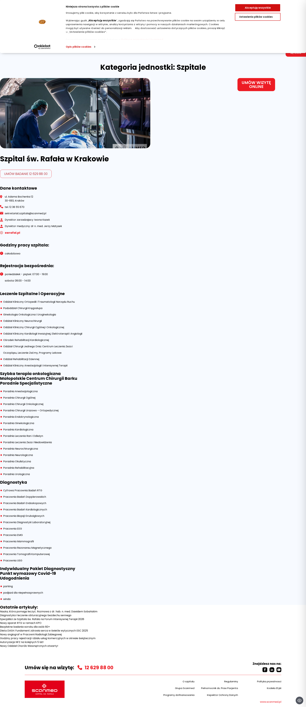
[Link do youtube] (279, 669)
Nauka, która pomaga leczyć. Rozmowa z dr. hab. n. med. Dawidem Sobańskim (48, 611)
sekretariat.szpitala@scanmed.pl (25, 213)
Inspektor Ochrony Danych (222, 695)
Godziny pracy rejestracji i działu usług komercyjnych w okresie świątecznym (47, 638)
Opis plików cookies (78, 46)
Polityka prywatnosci (269, 681)
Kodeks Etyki (274, 688)
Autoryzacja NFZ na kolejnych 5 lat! (22, 642)
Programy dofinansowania (178, 695)
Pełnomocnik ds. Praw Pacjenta (219, 688)
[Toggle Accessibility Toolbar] (299, 700)
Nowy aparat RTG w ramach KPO (20, 623)
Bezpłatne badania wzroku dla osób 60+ (25, 627)
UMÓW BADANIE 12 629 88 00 (25, 174)
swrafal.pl (12, 233)
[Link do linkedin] (272, 669)
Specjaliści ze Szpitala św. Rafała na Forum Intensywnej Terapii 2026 (42, 619)
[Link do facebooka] (264, 669)
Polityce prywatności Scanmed (142, 39)
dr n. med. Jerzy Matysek (46, 226)
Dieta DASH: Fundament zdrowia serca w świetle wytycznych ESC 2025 (44, 630)
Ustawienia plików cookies (256, 16)
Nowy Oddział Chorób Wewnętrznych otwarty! (29, 646)
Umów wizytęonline (256, 84)
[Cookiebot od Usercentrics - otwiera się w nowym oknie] (42, 46)
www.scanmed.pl (270, 702)
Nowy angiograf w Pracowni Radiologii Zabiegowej (31, 634)
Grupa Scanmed (184, 688)
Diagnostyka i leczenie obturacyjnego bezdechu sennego (35, 615)
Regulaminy (231, 681)
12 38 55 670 (16, 207)
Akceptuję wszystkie (258, 7)
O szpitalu (188, 681)
